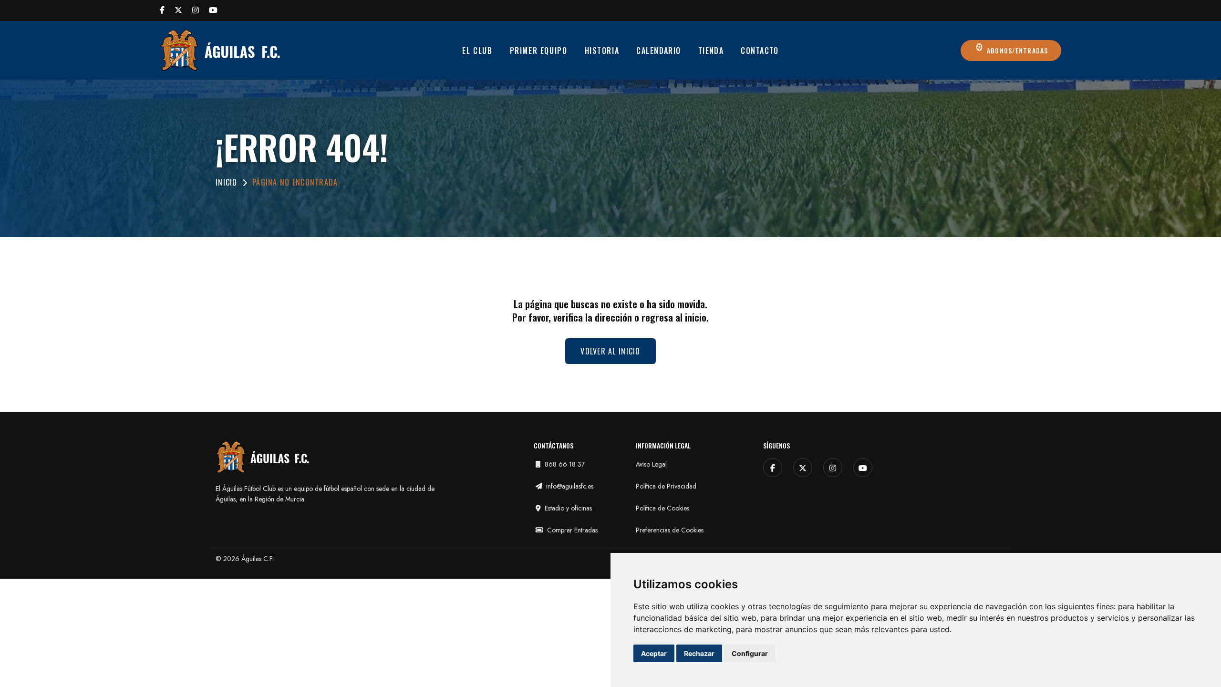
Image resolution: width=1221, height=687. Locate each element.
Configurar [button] (750, 653)
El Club (477, 50)
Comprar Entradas (571, 530)
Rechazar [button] (699, 653)
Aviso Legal (651, 464)
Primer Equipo (539, 50)
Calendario (658, 50)
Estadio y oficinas (567, 508)
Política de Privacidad (666, 486)
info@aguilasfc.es (568, 486)
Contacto (760, 50)
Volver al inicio (610, 351)
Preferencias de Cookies (670, 530)
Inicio (227, 182)
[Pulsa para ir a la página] (162, 10)
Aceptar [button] (654, 653)
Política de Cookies (662, 508)
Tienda (711, 50)
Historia (602, 50)
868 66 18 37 (564, 464)
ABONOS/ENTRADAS (1016, 50)
